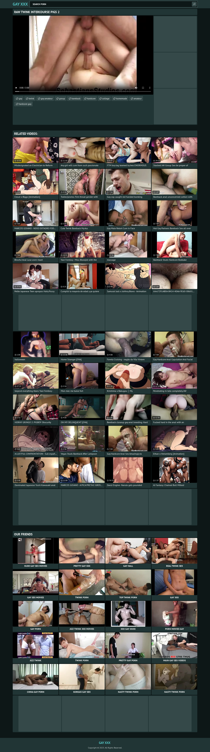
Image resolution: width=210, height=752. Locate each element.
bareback (76, 98)
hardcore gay (25, 103)
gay (20, 98)
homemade (121, 98)
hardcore (91, 98)
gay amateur (47, 98)
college (105, 98)
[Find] (194, 4)
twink (31, 98)
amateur (138, 98)
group (62, 98)
